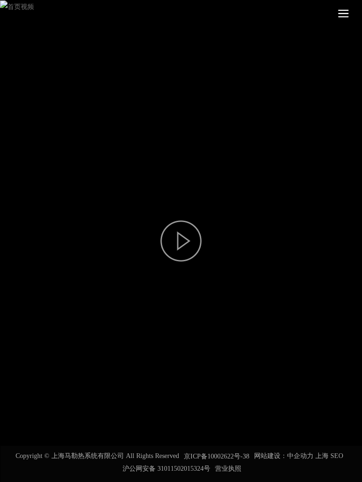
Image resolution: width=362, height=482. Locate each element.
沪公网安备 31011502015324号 (166, 468)
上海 (322, 455)
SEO (336, 455)
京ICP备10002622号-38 (216, 456)
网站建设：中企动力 (283, 455)
